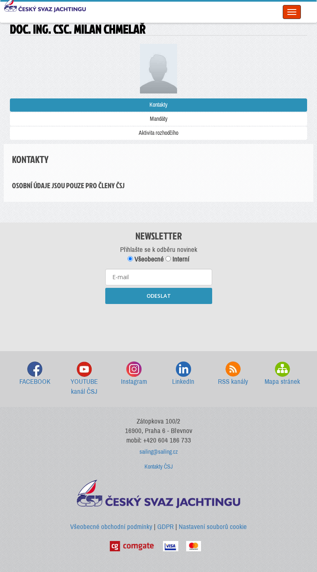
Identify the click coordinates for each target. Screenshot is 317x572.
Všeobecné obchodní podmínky (111, 526)
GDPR (165, 526)
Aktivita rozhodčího (158, 133)
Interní (180, 259)
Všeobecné (148, 259)
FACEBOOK (34, 381)
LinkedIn (183, 381)
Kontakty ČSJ (158, 467)
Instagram (134, 381)
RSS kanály (233, 381)
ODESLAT (159, 295)
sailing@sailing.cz (159, 452)
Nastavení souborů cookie (213, 526)
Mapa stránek (282, 381)
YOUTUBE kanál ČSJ (84, 386)
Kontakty (158, 105)
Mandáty (159, 119)
